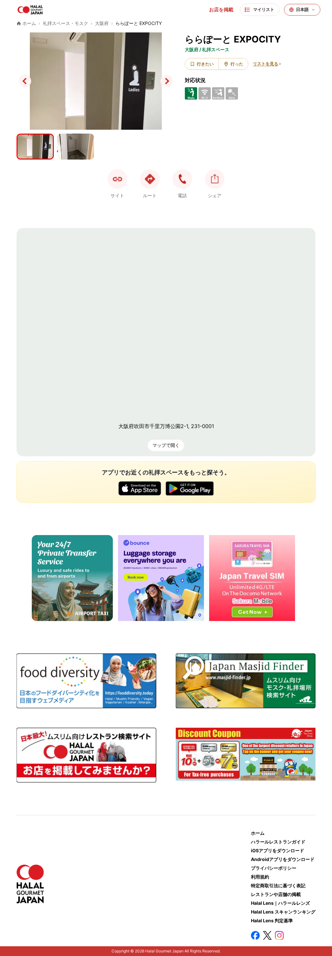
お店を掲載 (221, 10)
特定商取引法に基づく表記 (278, 885)
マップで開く (166, 445)
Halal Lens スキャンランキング (283, 911)
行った (237, 63)
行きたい (205, 63)
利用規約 (260, 876)
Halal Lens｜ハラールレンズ (280, 903)
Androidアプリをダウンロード (282, 859)
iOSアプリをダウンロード (277, 850)
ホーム (258, 833)
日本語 (302, 9)
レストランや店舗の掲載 (276, 894)
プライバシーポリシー (273, 868)
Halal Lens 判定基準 (272, 920)
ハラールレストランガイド (278, 841)
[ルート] (150, 179)
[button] (182, 179)
